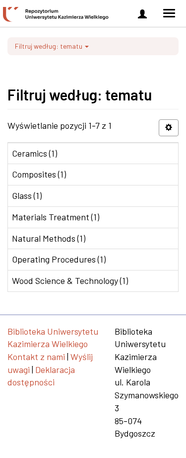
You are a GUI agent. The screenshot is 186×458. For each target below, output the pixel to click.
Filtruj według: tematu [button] (49, 46)
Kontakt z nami (36, 356)
